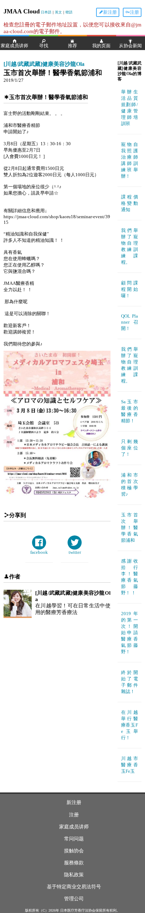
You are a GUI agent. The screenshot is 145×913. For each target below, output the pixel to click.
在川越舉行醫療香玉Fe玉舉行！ (129, 725)
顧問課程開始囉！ (129, 289)
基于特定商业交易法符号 (74, 886)
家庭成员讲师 (14, 45)
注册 (134, 12)
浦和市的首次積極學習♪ (129, 484)
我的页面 (101, 45)
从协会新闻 (130, 45)
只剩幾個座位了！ (129, 448)
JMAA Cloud (22, 11)
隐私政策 (74, 874)
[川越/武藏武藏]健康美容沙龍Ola (44, 64)
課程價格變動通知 (129, 203)
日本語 (46, 12)
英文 (58, 12)
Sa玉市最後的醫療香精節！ (129, 411)
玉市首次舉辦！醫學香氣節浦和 (129, 527)
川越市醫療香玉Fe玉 (129, 765)
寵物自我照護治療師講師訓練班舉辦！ (129, 160)
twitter (75, 552)
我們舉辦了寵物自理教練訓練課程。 (129, 246)
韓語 (68, 12)
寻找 (43, 45)
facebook (39, 552)
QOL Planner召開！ (129, 322)
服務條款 (74, 862)
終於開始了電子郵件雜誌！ (129, 682)
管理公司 (74, 898)
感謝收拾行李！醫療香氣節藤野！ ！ (129, 576)
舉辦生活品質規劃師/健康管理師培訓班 (129, 107)
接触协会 (74, 850)
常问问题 (74, 838)
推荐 (72, 45)
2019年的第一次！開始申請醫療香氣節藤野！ (129, 632)
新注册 (110, 12)
